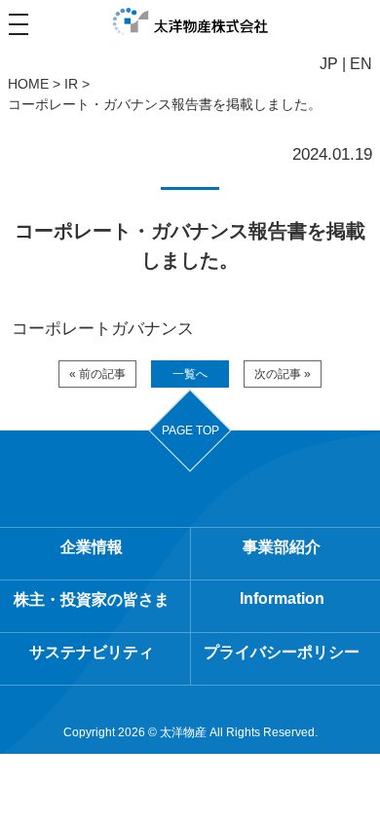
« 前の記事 (97, 374)
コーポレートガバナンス (103, 328)
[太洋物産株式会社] (190, 22)
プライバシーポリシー (282, 652)
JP (329, 64)
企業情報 (91, 547)
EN (361, 64)
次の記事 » (282, 374)
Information (282, 598)
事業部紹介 (282, 547)
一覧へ (190, 374)
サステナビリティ (91, 652)
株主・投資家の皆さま (92, 599)
